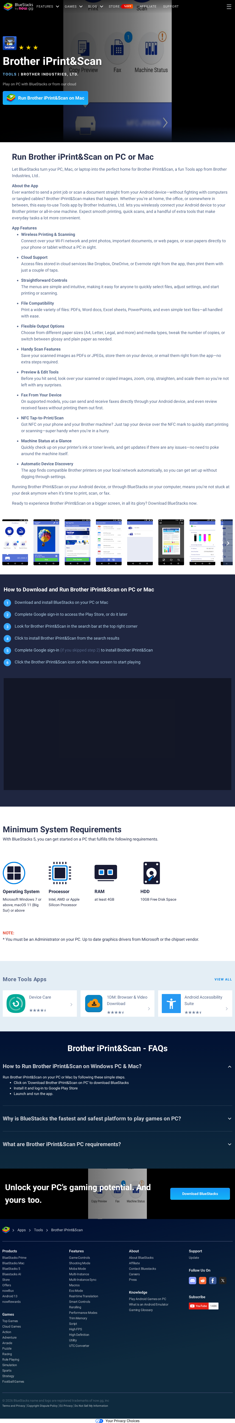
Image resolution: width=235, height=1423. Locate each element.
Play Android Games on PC (147, 1299)
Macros (74, 1285)
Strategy (8, 1376)
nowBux (8, 1290)
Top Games (10, 1321)
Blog (93, 6)
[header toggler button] (229, 7)
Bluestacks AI (11, 1274)
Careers (134, 1274)
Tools (10, 74)
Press (133, 1279)
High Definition (79, 1335)
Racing (7, 1354)
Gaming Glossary (141, 1310)
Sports (6, 1370)
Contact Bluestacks (142, 1268)
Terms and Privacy (13, 1405)
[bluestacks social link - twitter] (223, 1280)
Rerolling (75, 1307)
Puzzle (6, 1348)
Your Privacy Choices (123, 1421)
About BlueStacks (141, 1257)
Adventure (9, 1337)
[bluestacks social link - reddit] (202, 1280)
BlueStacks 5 (11, 1268)
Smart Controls (79, 1301)
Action (6, 1332)
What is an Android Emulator (148, 1304)
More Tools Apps (25, 979)
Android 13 (9, 1296)
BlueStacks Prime (14, 1257)
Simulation (9, 1365)
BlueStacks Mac (13, 1263)
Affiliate (148, 6)
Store (120, 6)
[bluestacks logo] (18, 6)
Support (171, 6)
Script (73, 1324)
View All (223, 979)
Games (70, 6)
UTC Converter (79, 1346)
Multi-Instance (79, 1274)
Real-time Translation (83, 1296)
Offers (6, 1285)
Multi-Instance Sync (82, 1279)
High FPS (75, 1329)
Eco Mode (76, 1290)
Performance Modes (83, 1312)
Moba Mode (77, 1268)
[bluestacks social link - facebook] (212, 1280)
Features (44, 6)
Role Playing (10, 1359)
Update (194, 1257)
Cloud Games (11, 1326)
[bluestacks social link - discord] (192, 1280)
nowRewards (11, 1301)
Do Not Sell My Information (91, 1405)
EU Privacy (66, 1405)
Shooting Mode (79, 1263)
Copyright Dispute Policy (42, 1405)
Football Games (13, 1381)
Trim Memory (78, 1318)
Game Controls (79, 1257)
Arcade (7, 1343)
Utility (73, 1340)
